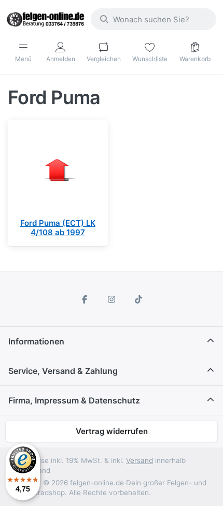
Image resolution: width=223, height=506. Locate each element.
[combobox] (153, 19)
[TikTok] (138, 299)
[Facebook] (85, 299)
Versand (139, 460)
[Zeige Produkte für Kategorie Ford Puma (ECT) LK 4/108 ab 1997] (58, 170)
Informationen (36, 341)
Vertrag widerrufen (112, 431)
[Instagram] (111, 299)
